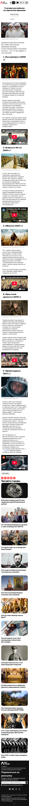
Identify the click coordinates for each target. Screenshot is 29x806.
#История (5, 473)
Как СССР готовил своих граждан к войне (14, 756)
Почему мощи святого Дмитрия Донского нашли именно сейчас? (13, 686)
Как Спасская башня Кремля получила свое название (11, 594)
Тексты (12, 19)
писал (6, 450)
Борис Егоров (14, 14)
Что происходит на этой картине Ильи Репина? (13, 548)
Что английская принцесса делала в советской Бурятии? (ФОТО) (14, 526)
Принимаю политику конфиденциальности (13, 785)
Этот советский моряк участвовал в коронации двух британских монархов (14, 732)
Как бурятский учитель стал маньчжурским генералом (12, 663)
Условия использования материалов (11, 769)
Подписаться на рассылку (10, 774)
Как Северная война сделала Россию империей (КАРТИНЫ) (12, 709)
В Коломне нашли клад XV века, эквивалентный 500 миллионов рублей (13, 502)
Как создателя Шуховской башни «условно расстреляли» (13, 571)
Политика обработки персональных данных (13, 768)
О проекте (4, 766)
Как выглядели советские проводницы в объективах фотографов (11, 640)
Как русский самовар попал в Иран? (12, 616)
